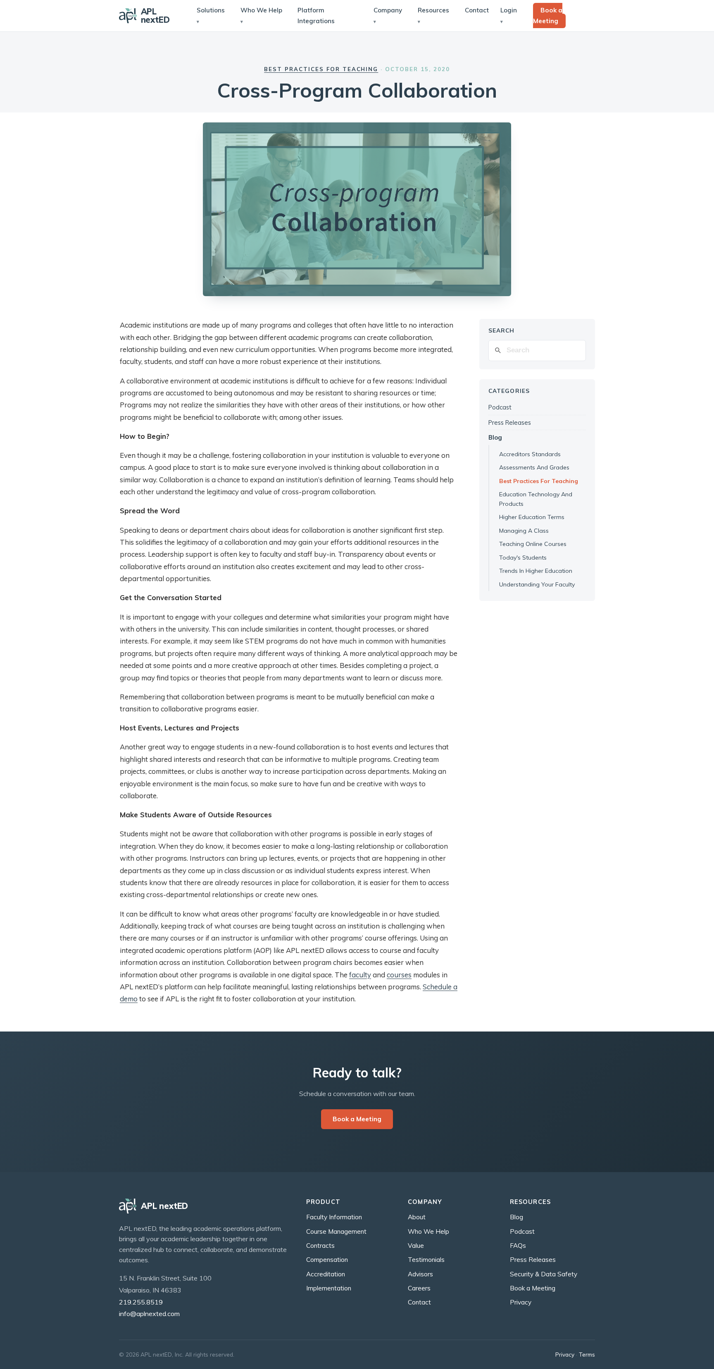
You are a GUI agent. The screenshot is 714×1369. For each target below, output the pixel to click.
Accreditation (325, 1274)
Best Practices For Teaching (538, 481)
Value (416, 1245)
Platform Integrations (316, 15)
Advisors (420, 1274)
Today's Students (523, 557)
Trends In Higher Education (535, 570)
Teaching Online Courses (532, 544)
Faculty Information (334, 1217)
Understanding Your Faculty (537, 584)
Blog (495, 437)
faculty (360, 974)
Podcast (500, 407)
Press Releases (509, 422)
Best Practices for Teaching (321, 69)
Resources (433, 10)
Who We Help (261, 10)
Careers (419, 1288)
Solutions (211, 10)
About (417, 1217)
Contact (477, 10)
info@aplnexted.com (149, 1313)
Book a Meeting (547, 15)
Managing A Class (524, 530)
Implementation (328, 1288)
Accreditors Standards (530, 454)
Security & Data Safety (543, 1274)
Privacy (520, 1302)
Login (508, 10)
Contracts (320, 1245)
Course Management (336, 1231)
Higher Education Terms (531, 517)
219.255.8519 (141, 1302)
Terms (587, 1354)
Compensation (327, 1260)
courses (399, 974)
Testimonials (426, 1260)
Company (388, 10)
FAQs (518, 1245)
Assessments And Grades (534, 467)
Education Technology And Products (535, 499)
